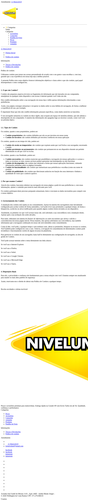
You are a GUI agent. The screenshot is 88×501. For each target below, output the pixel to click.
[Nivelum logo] (9, 21)
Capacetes (13, 36)
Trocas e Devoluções (13, 65)
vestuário (13, 44)
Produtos (13, 42)
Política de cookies (12, 57)
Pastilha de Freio (16, 38)
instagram (9, 454)
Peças (12, 40)
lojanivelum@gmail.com (14, 446)
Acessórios (14, 34)
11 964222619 (16, 2)
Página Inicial (10, 53)
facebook (9, 450)
